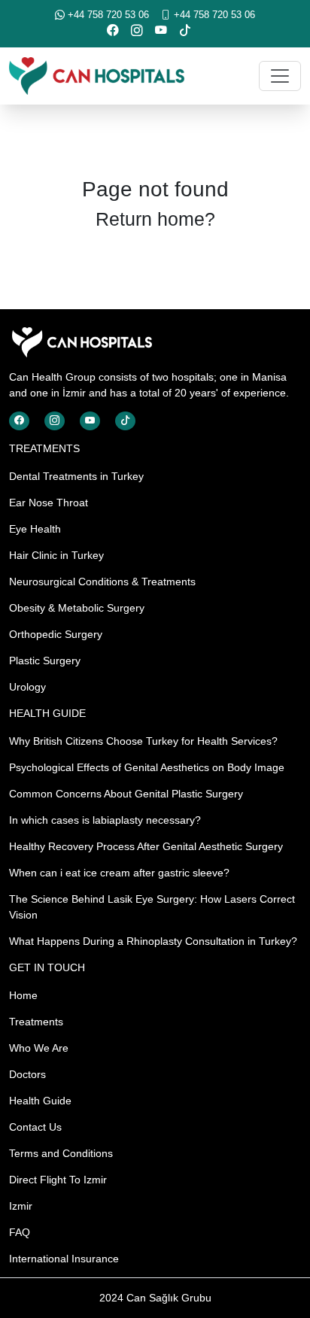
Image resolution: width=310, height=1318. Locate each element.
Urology (27, 687)
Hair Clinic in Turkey (56, 555)
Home (23, 995)
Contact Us (35, 1127)
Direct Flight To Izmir (58, 1180)
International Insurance (64, 1259)
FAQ (19, 1232)
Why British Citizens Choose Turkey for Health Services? (143, 741)
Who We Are (38, 1048)
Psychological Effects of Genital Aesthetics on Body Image (146, 767)
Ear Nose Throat (48, 503)
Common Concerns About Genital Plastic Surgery (126, 794)
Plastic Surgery (45, 660)
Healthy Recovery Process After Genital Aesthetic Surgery (146, 846)
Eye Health (35, 529)
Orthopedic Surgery (55, 634)
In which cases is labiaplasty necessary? (105, 820)
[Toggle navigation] (280, 76)
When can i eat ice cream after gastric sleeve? (119, 873)
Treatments (36, 1022)
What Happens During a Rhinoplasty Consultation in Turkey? (153, 941)
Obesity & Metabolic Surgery (76, 608)
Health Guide (40, 1101)
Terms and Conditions (61, 1153)
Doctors (27, 1074)
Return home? (155, 218)
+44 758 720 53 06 (107, 14)
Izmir (20, 1206)
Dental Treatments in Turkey (76, 476)
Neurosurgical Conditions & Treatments (102, 581)
